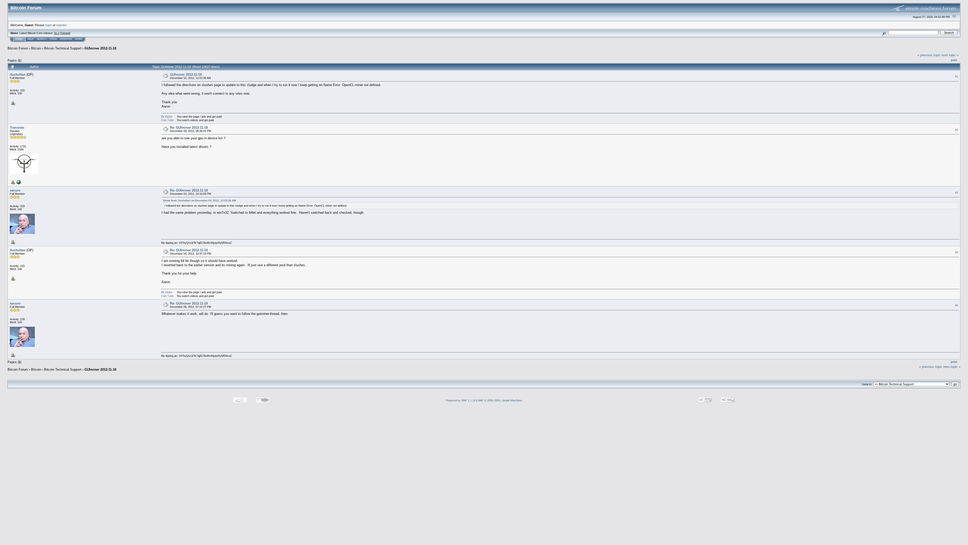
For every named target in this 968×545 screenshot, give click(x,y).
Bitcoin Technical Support (62, 48)
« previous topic (929, 55)
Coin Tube (167, 120)
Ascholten (17, 74)
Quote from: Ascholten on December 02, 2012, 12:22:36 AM (199, 200)
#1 (956, 76)
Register (66, 39)
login (48, 25)
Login (53, 39)
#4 (956, 252)
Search (42, 39)
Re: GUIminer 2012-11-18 (189, 127)
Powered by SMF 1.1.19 (460, 400)
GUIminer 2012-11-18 (100, 48)
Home (19, 39)
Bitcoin (36, 48)
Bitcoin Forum (18, 48)
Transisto (17, 127)
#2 (956, 129)
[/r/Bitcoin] (18, 181)
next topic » (950, 55)
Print (954, 60)
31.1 (56, 33)
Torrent (65, 33)
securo (15, 190)
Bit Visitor (166, 116)
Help (31, 39)
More (78, 39)
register (61, 25)
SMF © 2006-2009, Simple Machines (500, 400)
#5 (956, 305)
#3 (956, 192)
